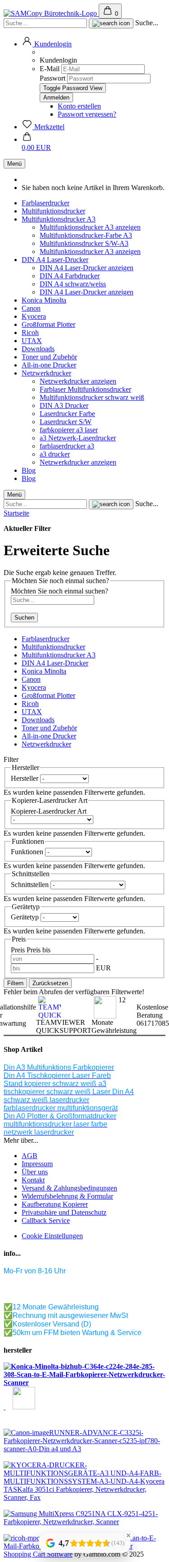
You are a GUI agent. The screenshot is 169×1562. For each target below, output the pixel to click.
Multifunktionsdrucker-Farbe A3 (86, 235)
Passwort (52, 78)
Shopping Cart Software (38, 1554)
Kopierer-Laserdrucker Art (49, 811)
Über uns (35, 1172)
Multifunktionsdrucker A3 (59, 219)
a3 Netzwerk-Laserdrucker (78, 438)
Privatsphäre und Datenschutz (64, 1212)
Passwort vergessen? (87, 114)
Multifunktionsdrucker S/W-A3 (84, 243)
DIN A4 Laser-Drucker (55, 259)
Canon (31, 308)
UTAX (32, 340)
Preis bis (38, 950)
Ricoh (30, 332)
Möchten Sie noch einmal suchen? (59, 591)
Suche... (146, 23)
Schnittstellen (30, 884)
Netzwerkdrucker (46, 373)
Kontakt (33, 1180)
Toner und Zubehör (49, 357)
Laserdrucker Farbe (67, 413)
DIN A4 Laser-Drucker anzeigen (86, 268)
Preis (19, 950)
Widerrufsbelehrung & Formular (67, 1196)
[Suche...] (111, 23)
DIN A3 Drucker (64, 405)
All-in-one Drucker (49, 365)
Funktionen (28, 852)
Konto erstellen (79, 106)
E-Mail (49, 68)
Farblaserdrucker (45, 203)
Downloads (38, 349)
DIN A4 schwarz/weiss (73, 284)
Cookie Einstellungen (52, 1236)
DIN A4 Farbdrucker (70, 276)
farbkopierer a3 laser (69, 430)
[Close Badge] (128, 1535)
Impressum (37, 1164)
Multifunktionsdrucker (53, 211)
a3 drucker (55, 454)
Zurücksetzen (50, 983)
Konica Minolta (44, 300)
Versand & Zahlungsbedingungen (69, 1188)
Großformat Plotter (48, 324)
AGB (29, 1155)
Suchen (24, 617)
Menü (14, 163)
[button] (47, 44)
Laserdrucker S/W (65, 422)
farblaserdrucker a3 (67, 446)
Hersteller (25, 778)
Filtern (15, 983)
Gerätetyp (26, 917)
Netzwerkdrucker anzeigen (78, 381)
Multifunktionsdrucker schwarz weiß (92, 397)
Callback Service (46, 1220)
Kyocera (34, 316)
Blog (29, 470)
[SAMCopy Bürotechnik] (51, 13)
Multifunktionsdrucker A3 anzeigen (90, 227)
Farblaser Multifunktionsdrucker (85, 389)
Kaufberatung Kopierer (55, 1204)
